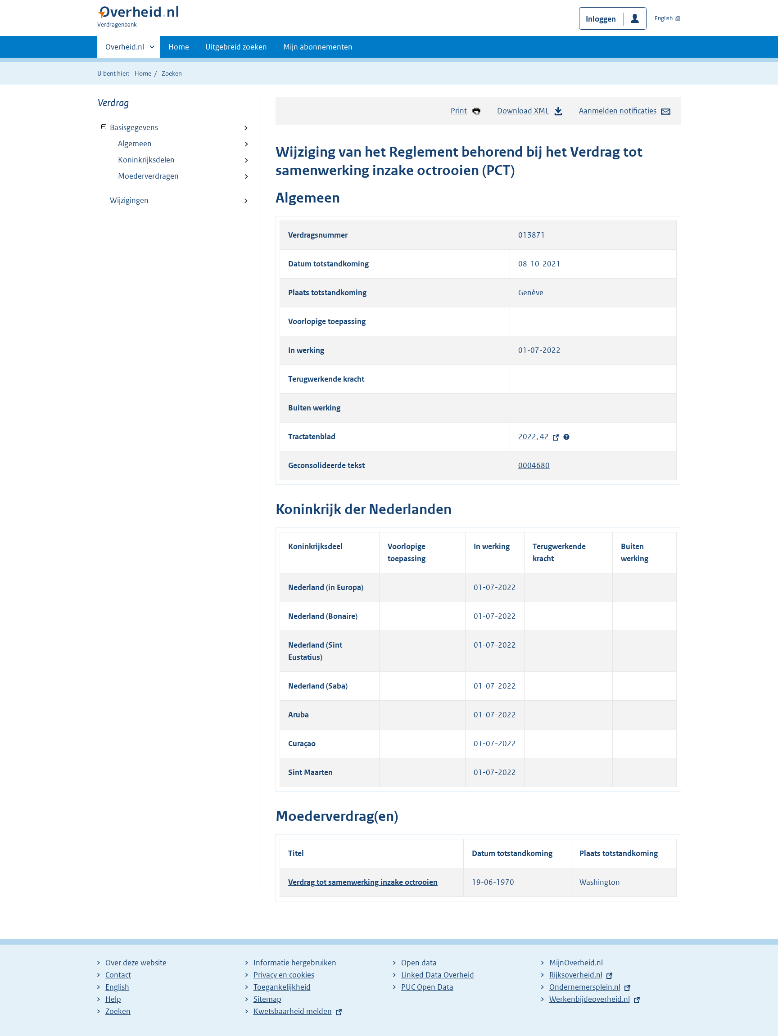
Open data (419, 963)
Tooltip (566, 437)
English (664, 18)
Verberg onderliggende (104, 127)
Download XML (523, 111)
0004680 (534, 465)
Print (459, 111)
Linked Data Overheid (437, 975)
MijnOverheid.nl (576, 963)
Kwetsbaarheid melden (292, 1011)
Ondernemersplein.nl (587, 987)
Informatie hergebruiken (294, 963)
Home (178, 47)
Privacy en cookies (283, 975)
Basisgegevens (128, 127)
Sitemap (267, 999)
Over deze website (136, 963)
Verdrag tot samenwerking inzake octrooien (363, 882)
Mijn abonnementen (318, 47)
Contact (118, 975)
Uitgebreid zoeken (236, 47)
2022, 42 (535, 436)
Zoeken (172, 73)
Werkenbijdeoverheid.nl (591, 999)
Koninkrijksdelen (146, 160)
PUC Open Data (427, 987)
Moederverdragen (148, 176)
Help (113, 999)
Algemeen (135, 144)
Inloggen (601, 19)
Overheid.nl (124, 50)
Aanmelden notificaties (617, 111)
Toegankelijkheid (282, 987)
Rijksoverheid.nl (578, 975)
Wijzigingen (129, 200)
